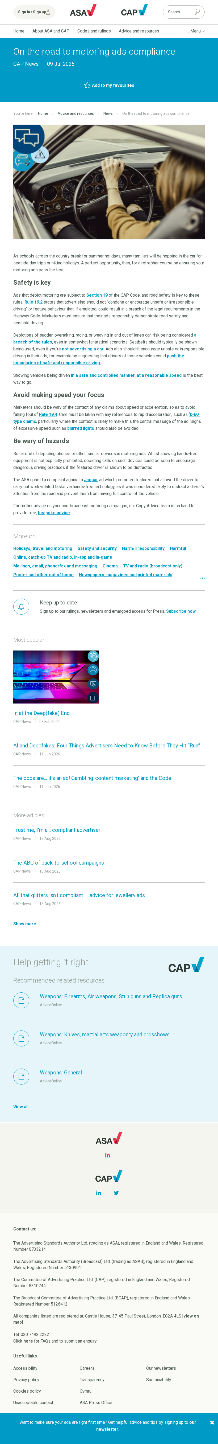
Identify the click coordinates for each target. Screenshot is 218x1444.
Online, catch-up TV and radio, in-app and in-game (62, 557)
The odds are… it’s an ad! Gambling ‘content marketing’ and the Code (92, 778)
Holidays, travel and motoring (42, 548)
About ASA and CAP (50, 31)
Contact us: (24, 1229)
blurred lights (80, 428)
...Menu (194, 31)
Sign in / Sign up (32, 12)
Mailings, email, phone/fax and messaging (55, 565)
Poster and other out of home (43, 574)
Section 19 (97, 295)
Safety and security (97, 548)
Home (18, 31)
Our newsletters (161, 1368)
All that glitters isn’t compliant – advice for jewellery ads (79, 895)
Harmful (178, 548)
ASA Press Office (96, 1402)
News (108, 113)
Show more (24, 923)
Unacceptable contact (33, 1402)
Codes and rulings (94, 31)
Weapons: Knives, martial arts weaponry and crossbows (105, 1034)
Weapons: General (61, 1072)
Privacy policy (26, 1379)
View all (20, 1106)
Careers (87, 1368)
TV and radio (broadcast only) (152, 565)
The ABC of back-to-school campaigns (58, 863)
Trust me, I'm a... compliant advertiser (56, 830)
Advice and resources (139, 31)
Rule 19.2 (33, 302)
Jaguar (91, 479)
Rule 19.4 (48, 414)
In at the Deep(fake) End (41, 713)
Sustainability (158, 1379)
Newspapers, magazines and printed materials (125, 574)
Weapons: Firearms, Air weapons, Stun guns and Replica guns (111, 996)
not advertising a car (83, 348)
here (28, 1341)
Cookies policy (27, 1391)
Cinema (110, 565)
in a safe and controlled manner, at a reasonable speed (126, 375)
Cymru (85, 1391)
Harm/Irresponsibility (143, 548)
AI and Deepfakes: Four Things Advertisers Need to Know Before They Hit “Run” (106, 745)
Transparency (92, 1379)
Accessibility (25, 1368)
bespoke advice (54, 512)
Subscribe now (181, 611)
